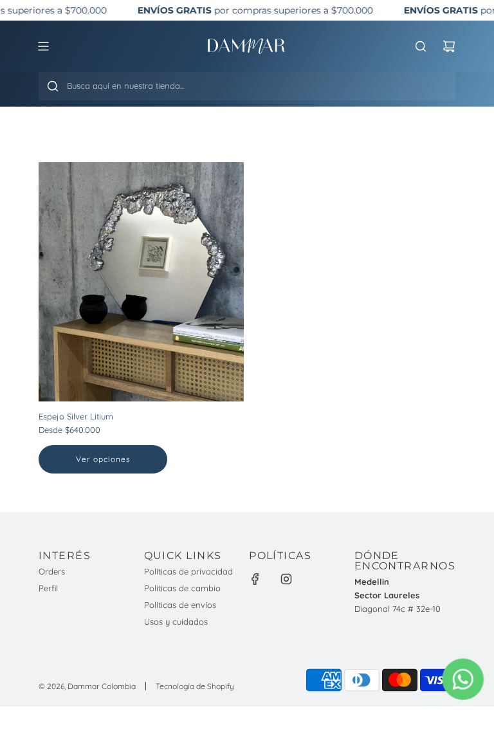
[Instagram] (286, 579)
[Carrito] (449, 46)
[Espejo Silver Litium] (141, 281)
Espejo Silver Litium (76, 416)
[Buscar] (53, 86)
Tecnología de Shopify (195, 686)
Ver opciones (103, 459)
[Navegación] (43, 46)
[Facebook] (255, 579)
